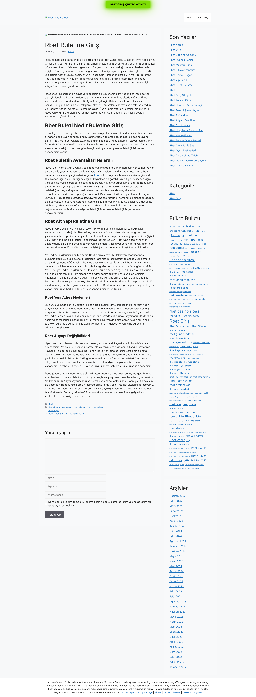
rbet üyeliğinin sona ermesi (179, 456)
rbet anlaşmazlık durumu (178, 252)
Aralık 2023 (176, 581)
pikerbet (176, 692)
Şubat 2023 (176, 631)
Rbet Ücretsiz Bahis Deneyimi (187, 105)
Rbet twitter (97, 407)
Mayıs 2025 (176, 505)
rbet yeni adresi (194, 435)
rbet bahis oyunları (176, 465)
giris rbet (174, 235)
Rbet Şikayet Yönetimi (182, 70)
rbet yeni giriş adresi (179, 444)
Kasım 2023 (176, 586)
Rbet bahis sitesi (182, 260)
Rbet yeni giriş (179, 440)
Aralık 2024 (176, 521)
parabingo (147, 692)
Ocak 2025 (175, 516)
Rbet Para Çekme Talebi (183, 155)
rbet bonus (174, 272)
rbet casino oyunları (196, 299)
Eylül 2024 (175, 536)
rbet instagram (189, 346)
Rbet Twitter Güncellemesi (185, 140)
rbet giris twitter (191, 316)
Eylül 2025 (175, 500)
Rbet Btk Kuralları (179, 125)
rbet (200, 239)
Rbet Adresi (176, 44)
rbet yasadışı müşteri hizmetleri (181, 432)
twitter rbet (175, 460)
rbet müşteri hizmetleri (180, 369)
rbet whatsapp (178, 428)
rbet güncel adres (178, 330)
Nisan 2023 (176, 621)
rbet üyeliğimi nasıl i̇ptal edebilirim (182, 452)
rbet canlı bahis (176, 284)
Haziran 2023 (177, 611)
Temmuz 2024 (178, 546)
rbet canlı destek (178, 295)
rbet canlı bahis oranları (197, 284)
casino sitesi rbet (194, 230)
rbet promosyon (180, 385)
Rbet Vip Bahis (178, 80)
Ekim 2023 (175, 591)
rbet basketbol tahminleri (178, 268)
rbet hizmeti (174, 347)
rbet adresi (176, 247)
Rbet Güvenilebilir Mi (179, 338)
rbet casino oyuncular (177, 299)
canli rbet (174, 231)
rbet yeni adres (176, 436)
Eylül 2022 (175, 656)
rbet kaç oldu (177, 357)
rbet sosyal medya (176, 401)
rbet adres (175, 243)
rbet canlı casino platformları (180, 292)
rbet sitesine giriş (202, 393)
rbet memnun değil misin (194, 465)
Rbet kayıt (175, 350)
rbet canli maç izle (182, 280)
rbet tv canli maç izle (182, 412)
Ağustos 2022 (177, 661)
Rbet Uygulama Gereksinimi (186, 130)
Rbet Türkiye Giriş (180, 100)
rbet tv (192, 404)
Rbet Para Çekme (180, 381)
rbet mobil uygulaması (180, 365)
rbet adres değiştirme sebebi (195, 244)
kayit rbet (190, 239)
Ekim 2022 (175, 651)
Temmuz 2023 (178, 606)
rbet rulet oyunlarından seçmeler (181, 393)
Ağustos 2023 (177, 601)
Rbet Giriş (202, 17)
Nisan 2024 (176, 561)
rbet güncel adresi (181, 334)
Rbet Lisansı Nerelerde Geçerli (187, 160)
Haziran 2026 (177, 495)
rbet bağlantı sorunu (199, 268)
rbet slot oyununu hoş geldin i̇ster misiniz (184, 397)
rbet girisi (175, 315)
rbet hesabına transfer (201, 343)
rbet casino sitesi (184, 311)
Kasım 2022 (176, 646)
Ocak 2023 (176, 636)
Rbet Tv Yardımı (178, 115)
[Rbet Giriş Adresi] (56, 17)
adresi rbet (174, 226)
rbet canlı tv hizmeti (196, 296)
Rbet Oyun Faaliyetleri (182, 150)
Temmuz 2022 (178, 666)
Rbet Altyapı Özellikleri (182, 120)
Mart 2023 (175, 626)
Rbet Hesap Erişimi (180, 135)
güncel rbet (190, 235)
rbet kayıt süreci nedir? (178, 354)
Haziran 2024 (177, 551)
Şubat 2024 (176, 571)
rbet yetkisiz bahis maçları (179, 448)
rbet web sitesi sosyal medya (180, 425)
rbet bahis (195, 251)
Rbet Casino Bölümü (181, 165)
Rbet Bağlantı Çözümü (182, 54)
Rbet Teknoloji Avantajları (184, 110)
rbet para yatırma (201, 377)
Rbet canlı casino (178, 287)
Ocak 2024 (176, 576)
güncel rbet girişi (175, 240)
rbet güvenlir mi (180, 342)
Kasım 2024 (176, 526)
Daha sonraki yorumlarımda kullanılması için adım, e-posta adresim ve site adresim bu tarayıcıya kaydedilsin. (99, 503)
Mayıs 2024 (176, 556)
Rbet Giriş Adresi (179, 326)
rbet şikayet (198, 455)
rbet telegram (178, 404)
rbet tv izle (176, 416)
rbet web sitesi (192, 421)
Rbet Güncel (199, 326)
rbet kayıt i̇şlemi (189, 350)
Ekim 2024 (175, 531)
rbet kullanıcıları (193, 358)
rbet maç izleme (191, 362)
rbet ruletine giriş (82, 407)
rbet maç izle (175, 362)
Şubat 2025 (176, 511)
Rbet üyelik (198, 448)
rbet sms (205, 397)
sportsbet (135, 692)
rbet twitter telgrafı (176, 421)
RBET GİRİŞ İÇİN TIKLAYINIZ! (128, 4)
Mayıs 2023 (176, 616)
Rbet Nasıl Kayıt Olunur (180, 377)
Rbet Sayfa (53, 410)
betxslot (187, 692)
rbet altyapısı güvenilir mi (195, 248)
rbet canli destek (177, 276)
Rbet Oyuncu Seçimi (181, 59)
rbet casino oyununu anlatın (179, 307)
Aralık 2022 (176, 641)
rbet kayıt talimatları (196, 354)
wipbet (158, 692)
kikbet (167, 692)
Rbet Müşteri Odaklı (181, 64)
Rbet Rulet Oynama (181, 85)
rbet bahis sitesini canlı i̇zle (179, 264)
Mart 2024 (175, 566)
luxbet (124, 692)
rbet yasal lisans (201, 432)
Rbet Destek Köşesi (181, 75)
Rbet (189, 17)
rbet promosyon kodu (179, 389)
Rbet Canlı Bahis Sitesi (182, 145)
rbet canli (187, 271)
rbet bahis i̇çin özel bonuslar (180, 256)
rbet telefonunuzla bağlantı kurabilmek (184, 468)
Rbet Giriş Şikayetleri (181, 95)
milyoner (197, 692)
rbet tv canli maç (177, 408)
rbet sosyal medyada (193, 401)
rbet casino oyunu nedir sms (180, 303)
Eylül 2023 (175, 596)
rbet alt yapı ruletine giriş (60, 407)
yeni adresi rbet (195, 460)
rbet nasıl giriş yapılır (179, 373)
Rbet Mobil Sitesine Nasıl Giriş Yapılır (66, 413)
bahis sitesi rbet (191, 226)
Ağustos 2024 (177, 541)
